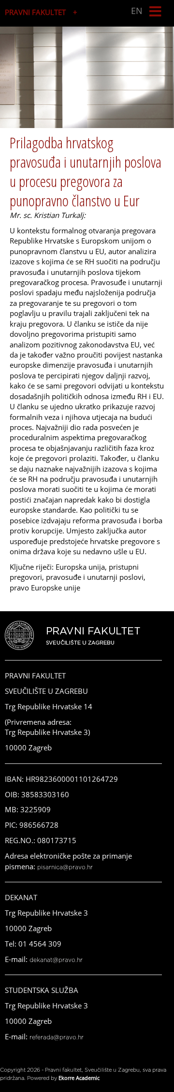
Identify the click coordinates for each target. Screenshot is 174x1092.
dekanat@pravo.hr (56, 960)
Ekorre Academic (79, 1077)
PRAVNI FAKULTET (35, 12)
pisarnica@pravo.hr (65, 867)
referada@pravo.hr (56, 1037)
